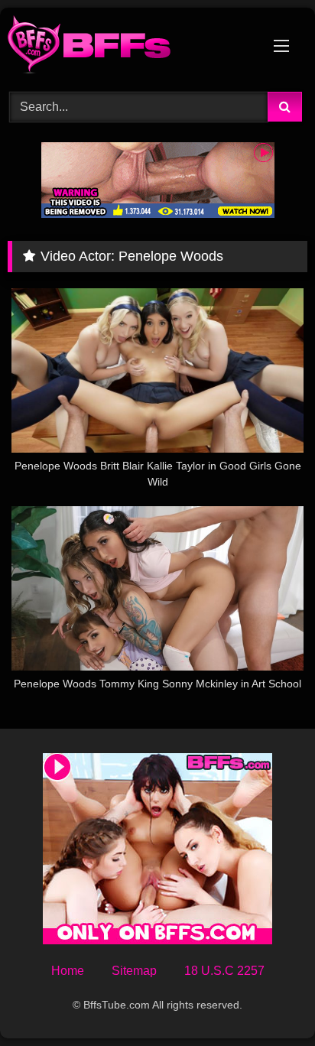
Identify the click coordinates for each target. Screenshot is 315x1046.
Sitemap (134, 970)
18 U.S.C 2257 (224, 970)
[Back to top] (267, 1000)
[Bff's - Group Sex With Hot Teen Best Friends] (129, 47)
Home (67, 970)
